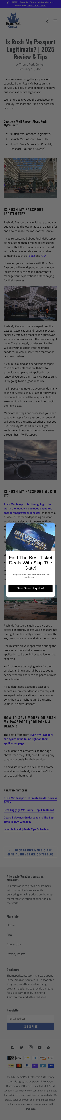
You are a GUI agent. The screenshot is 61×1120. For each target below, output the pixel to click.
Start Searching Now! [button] (30, 588)
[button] (51, 526)
